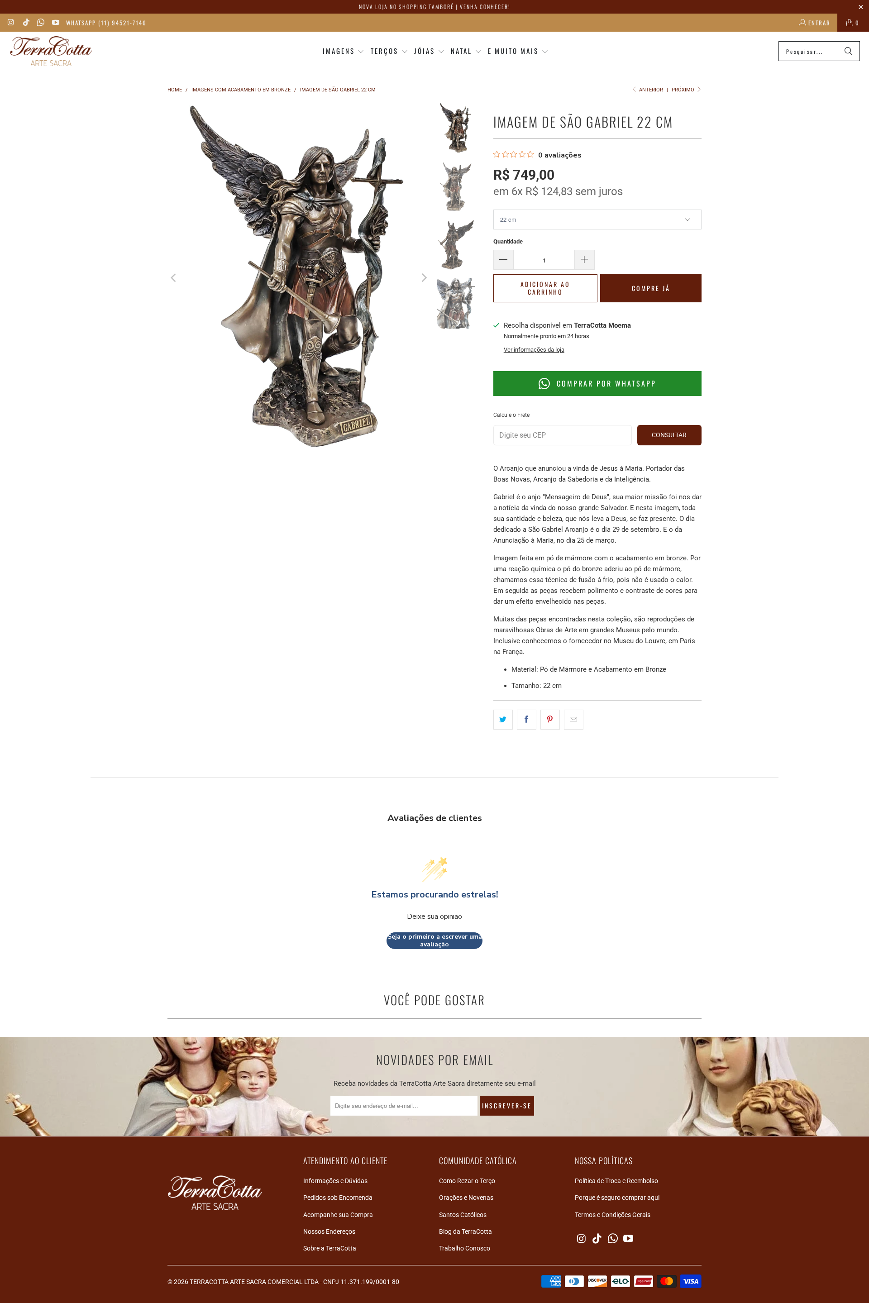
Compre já (651, 288)
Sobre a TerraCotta (329, 1248)
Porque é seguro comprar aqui (617, 1197)
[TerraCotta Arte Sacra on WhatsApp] (40, 22)
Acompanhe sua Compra (338, 1214)
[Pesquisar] (848, 51)
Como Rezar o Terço (467, 1180)
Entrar (819, 22)
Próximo (684, 90)
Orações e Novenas (466, 1197)
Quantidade (508, 241)
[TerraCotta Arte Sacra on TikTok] (25, 22)
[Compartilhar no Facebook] (526, 720)
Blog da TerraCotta (465, 1231)
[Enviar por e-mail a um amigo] (573, 720)
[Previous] (174, 278)
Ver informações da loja (534, 349)
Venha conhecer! (485, 6)
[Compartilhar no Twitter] (503, 720)
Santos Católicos (463, 1214)
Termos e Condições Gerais (612, 1214)
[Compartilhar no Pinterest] (550, 720)
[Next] (423, 278)
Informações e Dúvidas (335, 1180)
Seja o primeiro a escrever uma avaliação (434, 940)
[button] (344, 51)
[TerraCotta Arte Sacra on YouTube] (55, 22)
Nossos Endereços (329, 1231)
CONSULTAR (669, 435)
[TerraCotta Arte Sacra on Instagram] (11, 22)
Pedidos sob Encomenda (337, 1197)
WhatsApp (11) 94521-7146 (106, 22)
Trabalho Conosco (464, 1248)
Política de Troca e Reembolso (616, 1180)
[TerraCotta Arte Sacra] (51, 51)
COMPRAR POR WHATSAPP (605, 383)
